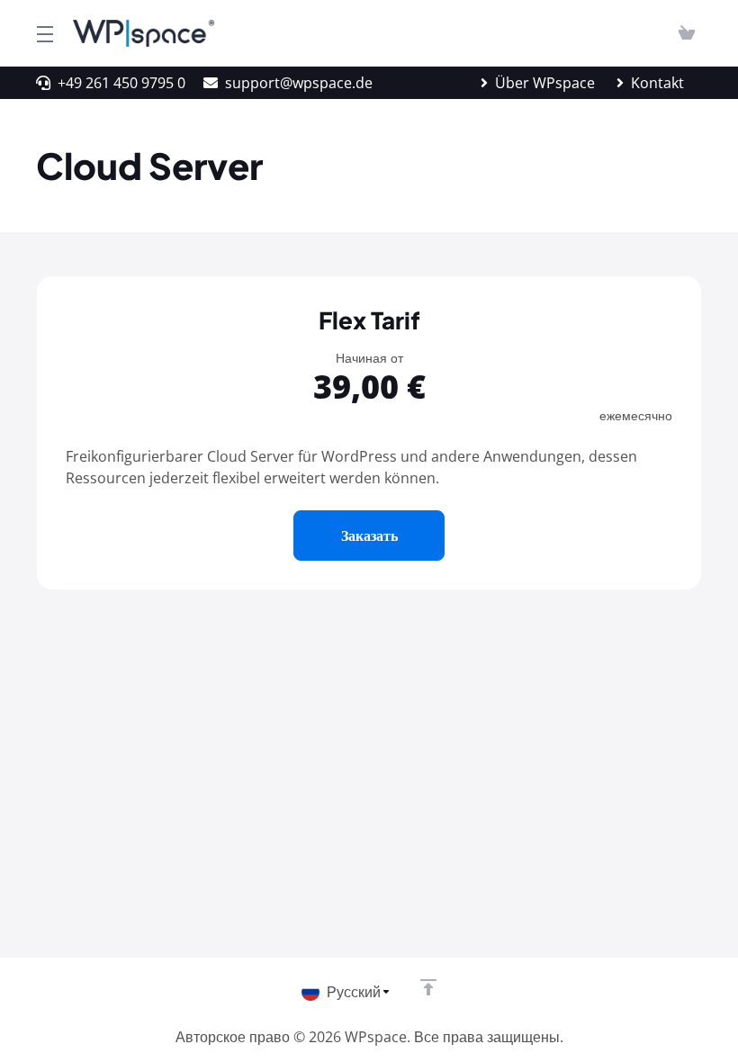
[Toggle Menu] (43, 33)
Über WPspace (545, 83)
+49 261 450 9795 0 (121, 83)
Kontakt (657, 83)
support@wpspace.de (299, 83)
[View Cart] (686, 33)
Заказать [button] (369, 535)
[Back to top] (428, 987)
